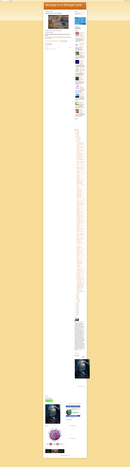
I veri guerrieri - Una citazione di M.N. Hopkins (80, 216)
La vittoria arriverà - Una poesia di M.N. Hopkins (79, 287)
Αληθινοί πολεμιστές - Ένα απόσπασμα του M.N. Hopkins (79, 212)
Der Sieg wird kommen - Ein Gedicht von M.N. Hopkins (80, 283)
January (77, 301)
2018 (76, 305)
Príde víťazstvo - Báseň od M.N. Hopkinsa (79, 251)
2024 (76, 133)
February (77, 300)
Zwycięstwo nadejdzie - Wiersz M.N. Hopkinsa (80, 261)
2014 (76, 310)
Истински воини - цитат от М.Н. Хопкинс (80, 189)
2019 (76, 304)
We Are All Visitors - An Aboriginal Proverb (79, 289)
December (77, 137)
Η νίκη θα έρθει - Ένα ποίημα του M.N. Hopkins (80, 280)
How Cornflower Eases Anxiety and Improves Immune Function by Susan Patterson (82, 70)
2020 (76, 303)
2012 (76, 312)
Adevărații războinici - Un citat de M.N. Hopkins (80, 191)
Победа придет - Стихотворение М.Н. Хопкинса (79, 266)
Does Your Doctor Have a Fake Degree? (82, 103)
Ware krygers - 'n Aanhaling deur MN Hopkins (80, 181)
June (77, 295)
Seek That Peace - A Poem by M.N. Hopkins (82, 95)
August (77, 293)
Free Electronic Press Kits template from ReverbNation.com (75, 403)
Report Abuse (77, 353)
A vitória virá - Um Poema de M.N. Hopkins (80, 272)
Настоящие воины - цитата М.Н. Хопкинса (80, 193)
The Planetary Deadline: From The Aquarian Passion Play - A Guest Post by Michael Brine (82, 62)
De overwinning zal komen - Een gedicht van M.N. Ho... (80, 285)
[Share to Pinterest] (66, 41)
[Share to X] (64, 41)
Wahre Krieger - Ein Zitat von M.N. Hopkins (80, 218)
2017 (76, 306)
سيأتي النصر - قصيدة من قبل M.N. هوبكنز (79, 245)
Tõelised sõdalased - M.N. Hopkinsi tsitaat (79, 196)
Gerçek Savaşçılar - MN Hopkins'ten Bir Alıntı (79, 183)
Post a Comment (48, 45)
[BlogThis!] (63, 41)
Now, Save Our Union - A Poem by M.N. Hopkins (80, 155)
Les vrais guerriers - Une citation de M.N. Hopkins (80, 215)
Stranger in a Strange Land (63, 5)
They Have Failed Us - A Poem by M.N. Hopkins (80, 157)
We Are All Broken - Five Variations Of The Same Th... (80, 150)
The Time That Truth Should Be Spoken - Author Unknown (80, 162)
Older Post (69, 47)
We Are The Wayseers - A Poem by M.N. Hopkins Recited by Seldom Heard (82, 87)
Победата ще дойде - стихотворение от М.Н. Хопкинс (80, 263)
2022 (76, 135)
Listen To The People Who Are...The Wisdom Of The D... (80, 160)
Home (58, 47)
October (77, 140)
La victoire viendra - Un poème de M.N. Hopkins (80, 282)
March (77, 299)
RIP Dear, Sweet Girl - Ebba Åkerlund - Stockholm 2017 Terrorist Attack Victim (82, 79)
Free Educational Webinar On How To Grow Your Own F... (80, 291)
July (77, 294)
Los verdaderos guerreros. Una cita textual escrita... (80, 202)
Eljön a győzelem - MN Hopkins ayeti (79, 242)
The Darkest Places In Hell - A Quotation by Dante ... (80, 153)
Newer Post (47, 47)
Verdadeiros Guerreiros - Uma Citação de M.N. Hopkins (80, 204)
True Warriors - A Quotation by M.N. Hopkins (80, 222)
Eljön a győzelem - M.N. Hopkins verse (79, 247)
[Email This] (62, 41)
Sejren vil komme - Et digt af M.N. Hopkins (80, 276)
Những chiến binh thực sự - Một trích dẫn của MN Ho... (80, 168)
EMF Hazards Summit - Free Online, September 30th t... (80, 143)
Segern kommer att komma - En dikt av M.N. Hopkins (80, 278)
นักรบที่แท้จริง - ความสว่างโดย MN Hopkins (80, 171)
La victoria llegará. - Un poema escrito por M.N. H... (80, 270)
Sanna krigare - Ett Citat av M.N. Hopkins (80, 208)
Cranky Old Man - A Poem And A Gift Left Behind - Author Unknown (82, 53)
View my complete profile (78, 350)
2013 (76, 311)
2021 (76, 136)
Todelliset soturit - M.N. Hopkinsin (79, 206)
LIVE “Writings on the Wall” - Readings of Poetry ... (80, 228)
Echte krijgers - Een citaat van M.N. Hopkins (80, 220)
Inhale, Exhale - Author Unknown (79, 224)
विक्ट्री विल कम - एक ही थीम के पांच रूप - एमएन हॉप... (80, 240)
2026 (76, 130)
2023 (76, 134)
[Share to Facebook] (65, 41)
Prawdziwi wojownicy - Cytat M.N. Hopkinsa (80, 195)
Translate (81, 14)
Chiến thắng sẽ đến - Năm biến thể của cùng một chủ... (80, 234)
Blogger (69, 455)
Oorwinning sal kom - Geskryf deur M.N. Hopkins (80, 238)
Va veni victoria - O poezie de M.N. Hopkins (80, 268)
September (77, 141)
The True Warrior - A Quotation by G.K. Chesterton (80, 146)
